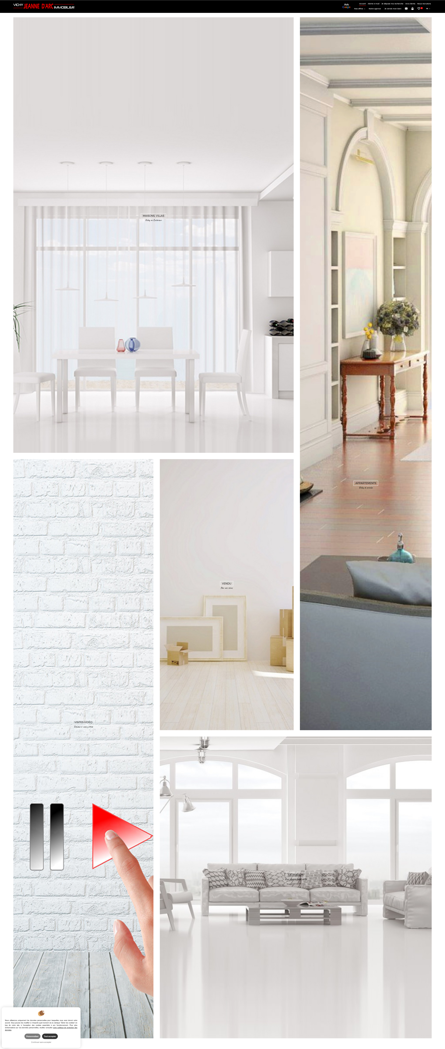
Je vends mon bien (393, 9)
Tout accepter (50, 1036)
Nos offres (358, 9)
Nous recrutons (424, 4)
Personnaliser (32, 1036)
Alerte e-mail (374, 4)
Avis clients (410, 4)
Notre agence (375, 9)
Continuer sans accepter (41, 1042)
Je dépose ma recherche (392, 4)
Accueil (362, 4)
